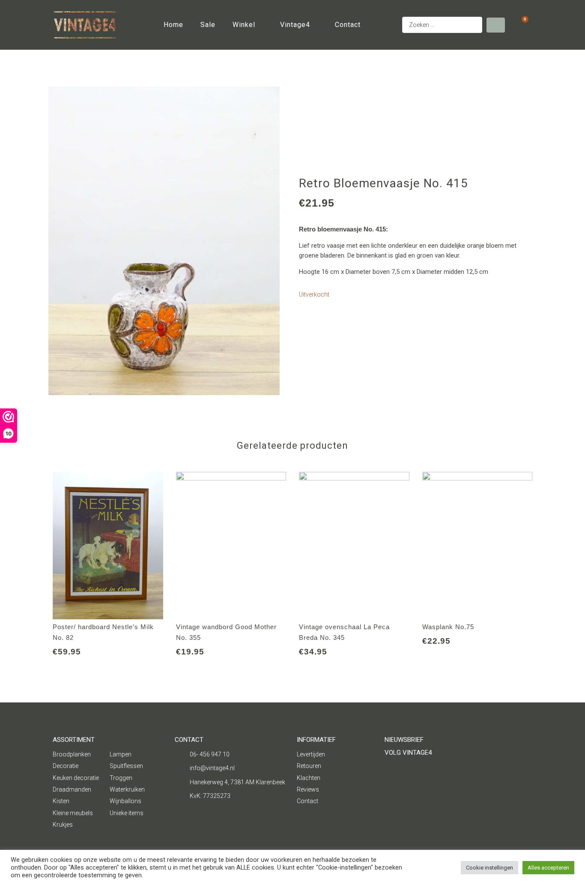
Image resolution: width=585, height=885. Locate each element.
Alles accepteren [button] (548, 867)
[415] (164, 241)
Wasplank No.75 (448, 626)
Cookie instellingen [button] (489, 867)
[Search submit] (496, 25)
